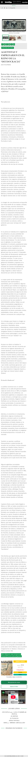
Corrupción (4, 656)
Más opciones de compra (14, 682)
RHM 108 (3, 654)
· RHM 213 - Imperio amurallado (14, 722)
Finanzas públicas (11, 656)
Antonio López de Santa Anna (13, 654)
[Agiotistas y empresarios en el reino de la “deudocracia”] (5, 38)
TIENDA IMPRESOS (17, 1)
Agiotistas (19, 656)
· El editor (14, 716)
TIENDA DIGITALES (17, 3)
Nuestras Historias (7, 47)
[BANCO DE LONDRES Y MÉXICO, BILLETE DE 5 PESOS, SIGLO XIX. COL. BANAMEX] (14, 25)
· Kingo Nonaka (14, 720)
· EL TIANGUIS (14, 718)
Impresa (20, 672)
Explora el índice (14, 686)
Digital (20, 674)
